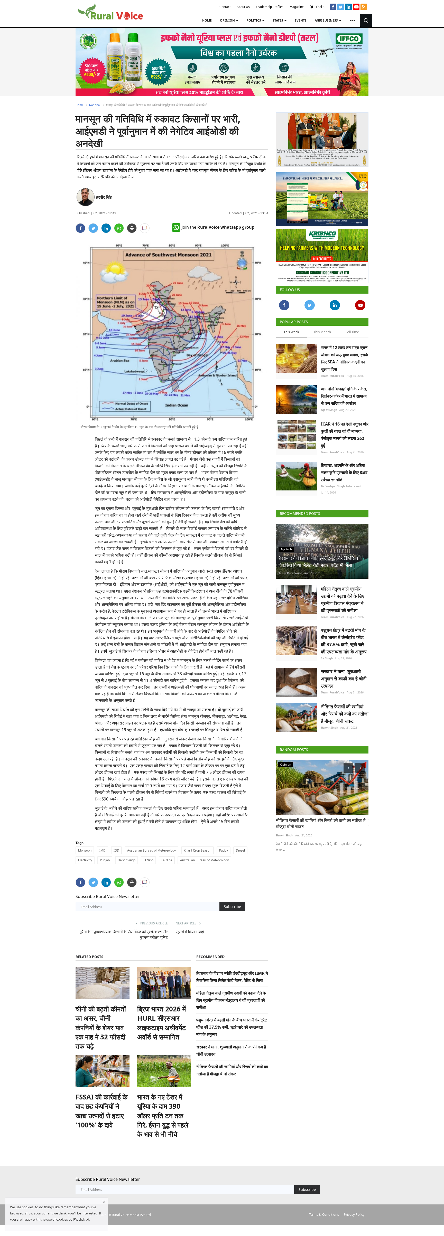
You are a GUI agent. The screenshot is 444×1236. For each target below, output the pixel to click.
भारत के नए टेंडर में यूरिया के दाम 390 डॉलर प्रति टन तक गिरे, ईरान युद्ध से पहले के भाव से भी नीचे (162, 1115)
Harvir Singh (126, 860)
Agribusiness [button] (327, 20)
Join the (218, 227)
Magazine (297, 7)
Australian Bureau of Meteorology (204, 860)
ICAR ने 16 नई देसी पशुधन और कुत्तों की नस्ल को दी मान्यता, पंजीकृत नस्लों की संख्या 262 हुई (344, 434)
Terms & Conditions (324, 1214)
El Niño (148, 860)
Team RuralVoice (333, 376)
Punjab (105, 860)
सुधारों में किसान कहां (190, 931)
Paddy (223, 850)
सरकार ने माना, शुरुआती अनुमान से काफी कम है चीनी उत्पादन (343, 678)
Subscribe (232, 906)
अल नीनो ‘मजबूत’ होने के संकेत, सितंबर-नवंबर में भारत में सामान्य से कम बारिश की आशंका (344, 396)
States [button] (278, 20)
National (94, 105)
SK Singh (327, 658)
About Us (243, 7)
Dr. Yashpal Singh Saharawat (341, 486)
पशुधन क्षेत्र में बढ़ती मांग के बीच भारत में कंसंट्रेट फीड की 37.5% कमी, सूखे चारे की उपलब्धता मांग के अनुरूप (231, 1027)
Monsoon (84, 850)
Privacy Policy (354, 1214)
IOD (116, 850)
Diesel (240, 850)
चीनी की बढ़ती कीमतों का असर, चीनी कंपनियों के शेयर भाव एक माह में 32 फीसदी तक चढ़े (101, 1027)
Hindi (318, 7)
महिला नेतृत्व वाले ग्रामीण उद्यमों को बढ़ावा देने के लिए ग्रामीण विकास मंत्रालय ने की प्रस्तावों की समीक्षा (231, 1000)
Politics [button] (254, 20)
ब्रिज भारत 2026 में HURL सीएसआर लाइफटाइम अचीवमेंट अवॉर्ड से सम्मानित (161, 1022)
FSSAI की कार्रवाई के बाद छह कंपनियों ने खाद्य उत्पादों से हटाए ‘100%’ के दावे (101, 1110)
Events (301, 20)
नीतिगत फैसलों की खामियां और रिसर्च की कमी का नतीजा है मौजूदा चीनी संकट (344, 713)
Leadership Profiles (269, 7)
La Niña (166, 860)
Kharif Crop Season (197, 850)
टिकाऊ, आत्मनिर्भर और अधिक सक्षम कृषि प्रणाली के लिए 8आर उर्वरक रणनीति (344, 472)
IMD (102, 850)
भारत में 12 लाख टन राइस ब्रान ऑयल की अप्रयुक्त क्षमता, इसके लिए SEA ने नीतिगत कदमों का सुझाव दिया (344, 358)
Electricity (85, 860)
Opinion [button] (228, 20)
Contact (224, 7)
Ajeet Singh (329, 410)
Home (207, 20)
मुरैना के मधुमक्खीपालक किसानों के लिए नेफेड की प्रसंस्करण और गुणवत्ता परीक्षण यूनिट (124, 934)
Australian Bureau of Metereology (151, 850)
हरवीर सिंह (104, 197)
